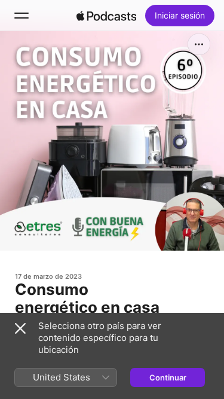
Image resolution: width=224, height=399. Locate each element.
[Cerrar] (20, 328)
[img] (106, 16)
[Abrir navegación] (21, 15)
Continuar (167, 377)
